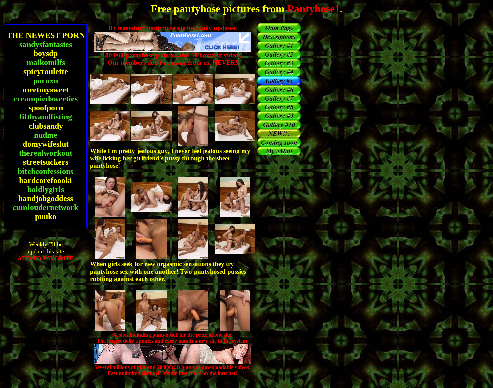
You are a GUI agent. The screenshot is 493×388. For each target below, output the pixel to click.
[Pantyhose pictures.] (279, 30)
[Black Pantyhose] (279, 92)
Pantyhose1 (312, 9)
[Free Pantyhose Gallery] (279, 109)
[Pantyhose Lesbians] (279, 57)
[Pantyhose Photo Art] (279, 74)
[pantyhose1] (279, 39)
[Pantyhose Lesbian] (279, 48)
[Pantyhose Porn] (279, 118)
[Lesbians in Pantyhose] (279, 65)
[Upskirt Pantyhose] (279, 127)
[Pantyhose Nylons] (279, 101)
